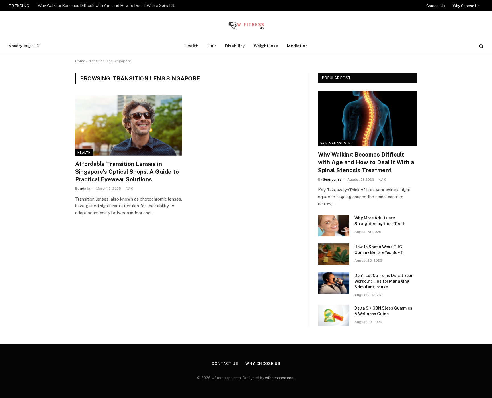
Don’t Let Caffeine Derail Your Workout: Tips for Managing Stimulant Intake (383, 281)
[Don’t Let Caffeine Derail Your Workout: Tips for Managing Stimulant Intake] (333, 283)
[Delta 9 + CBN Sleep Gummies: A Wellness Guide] (333, 315)
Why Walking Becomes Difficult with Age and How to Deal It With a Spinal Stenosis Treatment (366, 162)
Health (191, 45)
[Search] (480, 46)
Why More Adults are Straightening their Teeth (80, 5)
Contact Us (435, 6)
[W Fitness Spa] (246, 25)
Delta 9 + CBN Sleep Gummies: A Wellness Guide (383, 311)
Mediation (297, 45)
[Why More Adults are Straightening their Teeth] (333, 225)
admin (85, 189)
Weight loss (266, 45)
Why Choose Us (466, 6)
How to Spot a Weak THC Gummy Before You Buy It (379, 250)
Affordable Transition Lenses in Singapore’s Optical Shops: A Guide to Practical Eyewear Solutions (127, 172)
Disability (235, 45)
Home (80, 61)
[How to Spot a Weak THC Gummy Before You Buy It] (333, 254)
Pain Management (336, 143)
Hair (212, 45)
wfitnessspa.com (279, 378)
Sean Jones (332, 179)
